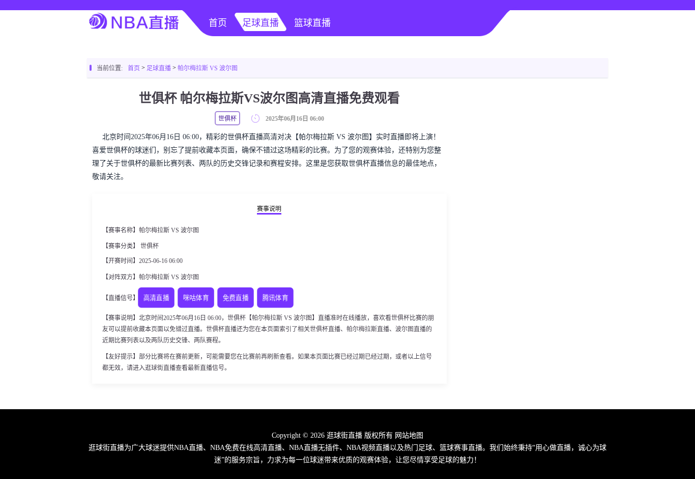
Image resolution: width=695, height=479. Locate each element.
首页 (218, 23)
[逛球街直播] (134, 33)
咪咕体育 (196, 298)
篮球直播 (312, 23)
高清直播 (156, 298)
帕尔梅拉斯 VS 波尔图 (208, 68)
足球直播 (260, 23)
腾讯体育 (275, 298)
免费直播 (235, 298)
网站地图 (409, 435)
